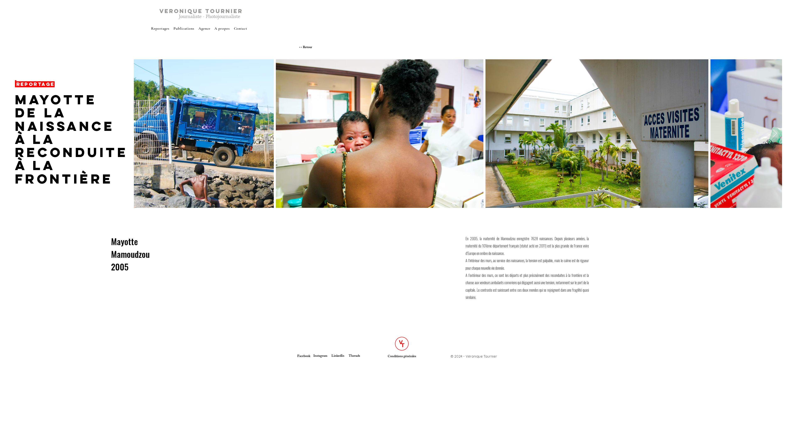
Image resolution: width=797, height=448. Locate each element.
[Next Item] (775, 134)
